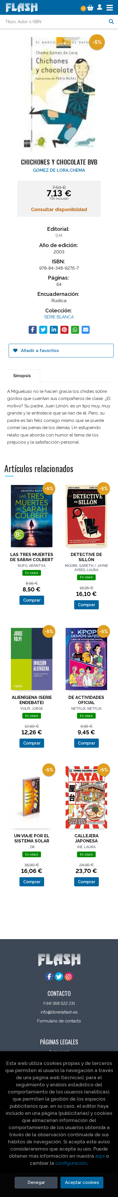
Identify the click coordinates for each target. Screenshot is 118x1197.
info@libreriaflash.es (59, 1012)
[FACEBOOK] (49, 976)
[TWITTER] (59, 976)
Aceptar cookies (82, 1182)
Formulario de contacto (59, 1021)
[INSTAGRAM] (68, 976)
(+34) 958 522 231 (59, 1003)
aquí (100, 1156)
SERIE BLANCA (59, 317)
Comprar (31, 600)
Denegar (36, 1182)
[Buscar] (111, 22)
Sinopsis (22, 375)
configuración (71, 1163)
